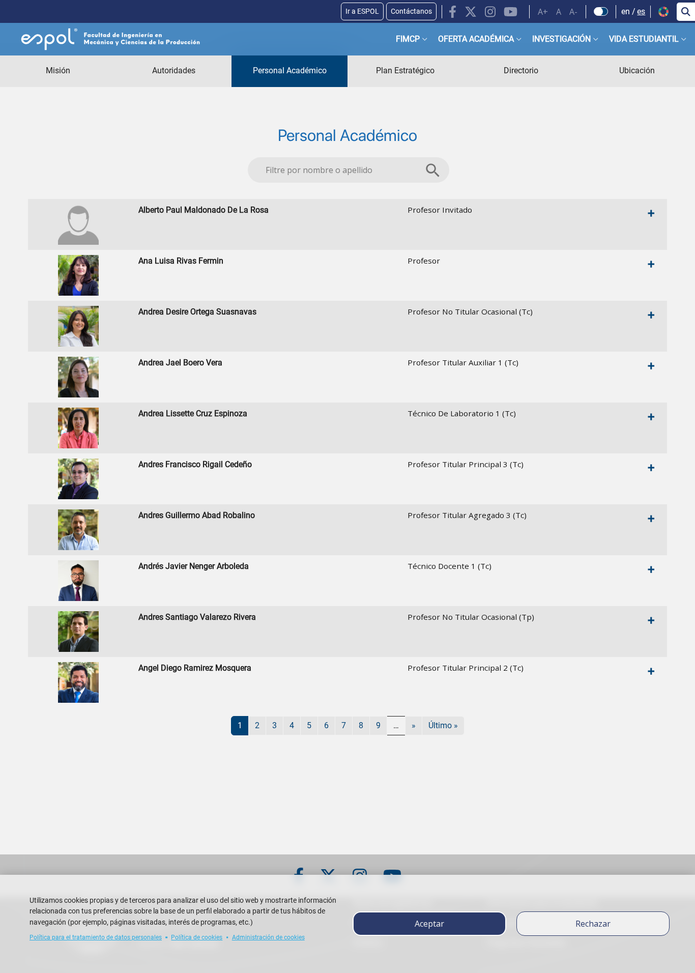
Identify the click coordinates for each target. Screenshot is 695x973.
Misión (58, 70)
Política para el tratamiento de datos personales (96, 937)
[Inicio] (102, 39)
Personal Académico (290, 70)
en (625, 11)
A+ (543, 11)
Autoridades (173, 70)
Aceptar (429, 923)
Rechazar (593, 923)
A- (573, 11)
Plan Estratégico (405, 70)
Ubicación (637, 70)
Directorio (521, 70)
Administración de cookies (268, 937)
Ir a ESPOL (362, 11)
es (641, 11)
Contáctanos (411, 11)
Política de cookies (196, 937)
